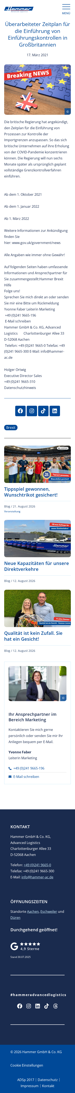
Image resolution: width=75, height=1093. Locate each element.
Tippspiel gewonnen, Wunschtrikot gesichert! (31, 492)
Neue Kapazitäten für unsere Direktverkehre (36, 566)
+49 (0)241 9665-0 (37, 865)
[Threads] (55, 1006)
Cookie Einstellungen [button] (26, 1065)
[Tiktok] (43, 411)
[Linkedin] (55, 411)
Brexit (10, 427)
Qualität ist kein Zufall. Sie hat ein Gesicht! (33, 636)
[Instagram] (32, 411)
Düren (15, 917)
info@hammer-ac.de (37, 877)
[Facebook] (20, 411)
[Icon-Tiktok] (46, 1006)
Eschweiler (48, 911)
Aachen (33, 911)
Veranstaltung (12, 511)
